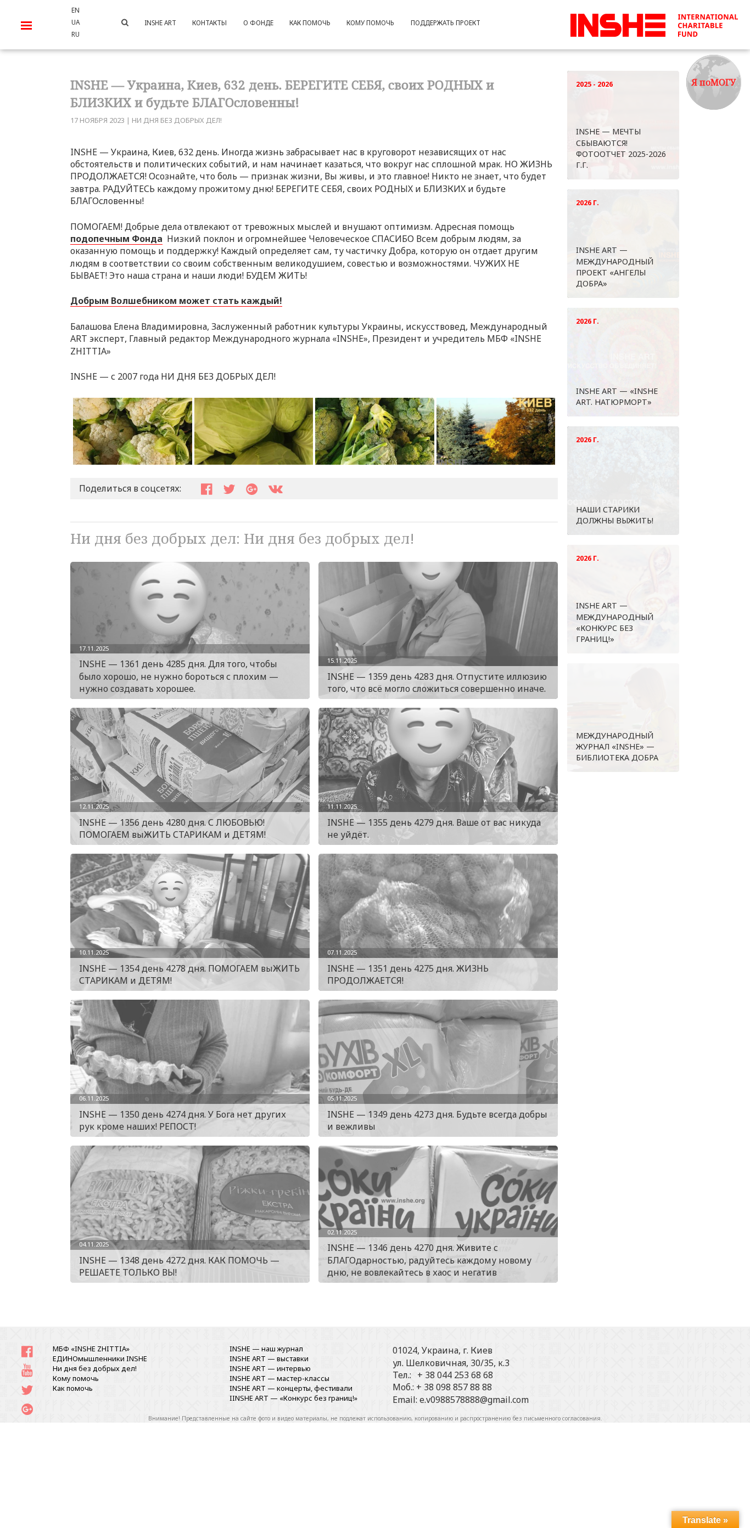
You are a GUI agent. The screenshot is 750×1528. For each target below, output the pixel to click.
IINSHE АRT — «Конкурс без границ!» (293, 1398)
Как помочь (73, 1388)
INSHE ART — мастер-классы (279, 1378)
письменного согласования (562, 1418)
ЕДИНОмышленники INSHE (100, 1358)
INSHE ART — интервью (270, 1368)
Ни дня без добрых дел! (177, 120)
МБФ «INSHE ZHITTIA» (91, 1349)
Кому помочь (76, 1378)
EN (75, 9)
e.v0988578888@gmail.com (474, 1400)
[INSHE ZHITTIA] (654, 24)
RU (75, 34)
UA (75, 22)
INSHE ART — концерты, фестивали (291, 1388)
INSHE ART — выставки (269, 1358)
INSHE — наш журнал (266, 1349)
